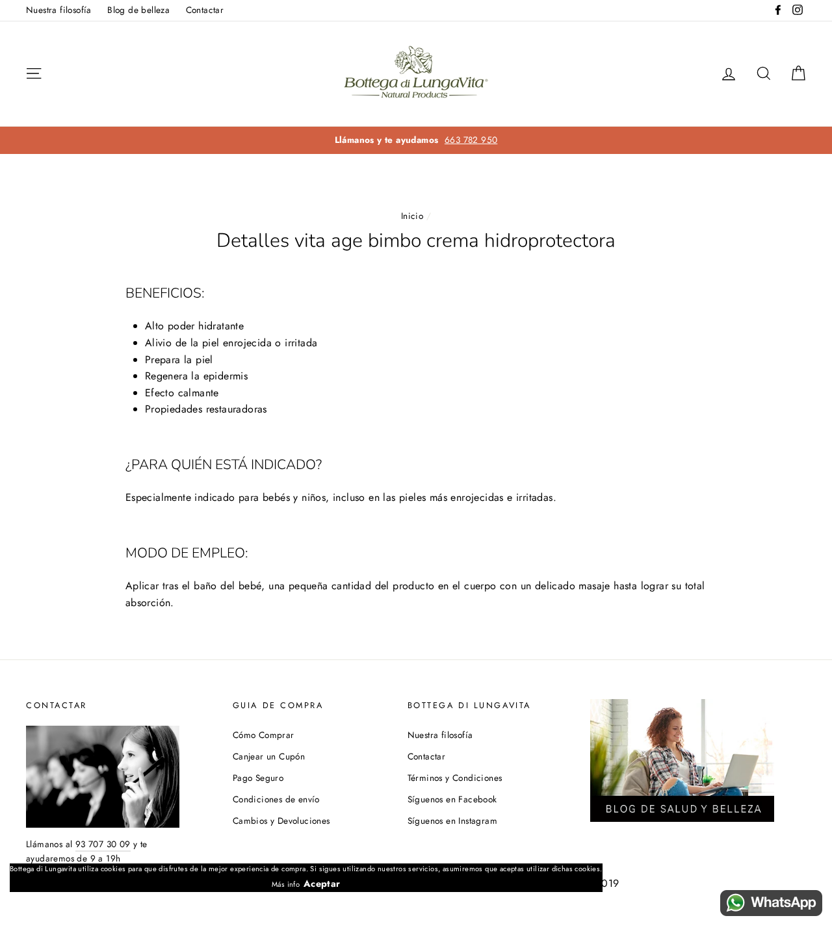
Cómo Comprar (263, 734)
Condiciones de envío (276, 799)
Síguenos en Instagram (452, 820)
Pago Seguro (258, 777)
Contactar (205, 9)
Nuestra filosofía (59, 9)
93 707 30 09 (103, 843)
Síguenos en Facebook (452, 799)
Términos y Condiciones (455, 777)
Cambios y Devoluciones (281, 820)
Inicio (412, 215)
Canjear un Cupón (269, 756)
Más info (286, 884)
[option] (416, 140)
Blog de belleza (138, 9)
